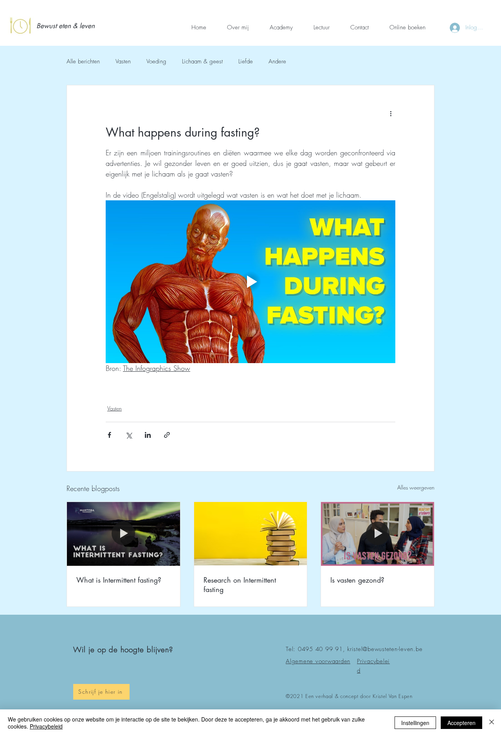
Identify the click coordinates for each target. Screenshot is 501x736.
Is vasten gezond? (357, 580)
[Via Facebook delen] (109, 435)
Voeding (156, 61)
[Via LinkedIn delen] (147, 435)
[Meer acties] (390, 113)
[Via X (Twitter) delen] (128, 435)
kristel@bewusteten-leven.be (384, 649)
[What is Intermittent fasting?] (123, 533)
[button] (67, 26)
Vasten (123, 61)
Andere (277, 61)
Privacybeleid (46, 726)
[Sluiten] (491, 723)
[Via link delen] (167, 435)
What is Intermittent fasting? (118, 580)
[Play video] (250, 281)
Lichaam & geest (202, 61)
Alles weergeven (415, 487)
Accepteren (461, 723)
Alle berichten (83, 61)
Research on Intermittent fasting (240, 584)
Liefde (245, 61)
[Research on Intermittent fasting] (250, 533)
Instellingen (415, 723)
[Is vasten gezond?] (377, 533)
